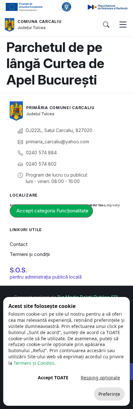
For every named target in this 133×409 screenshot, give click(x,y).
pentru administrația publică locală (46, 277)
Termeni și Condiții (34, 363)
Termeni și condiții (30, 254)
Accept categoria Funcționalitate (52, 211)
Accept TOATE (53, 377)
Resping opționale (100, 377)
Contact (18, 244)
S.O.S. (18, 270)
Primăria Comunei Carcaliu (60, 107)
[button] (105, 24)
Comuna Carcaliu (39, 21)
